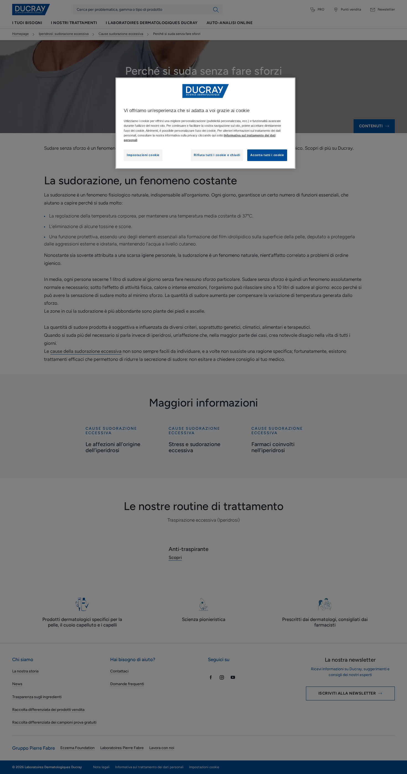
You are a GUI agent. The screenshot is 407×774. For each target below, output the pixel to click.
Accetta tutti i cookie (267, 155)
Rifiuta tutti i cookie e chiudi (217, 155)
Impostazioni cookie (143, 155)
